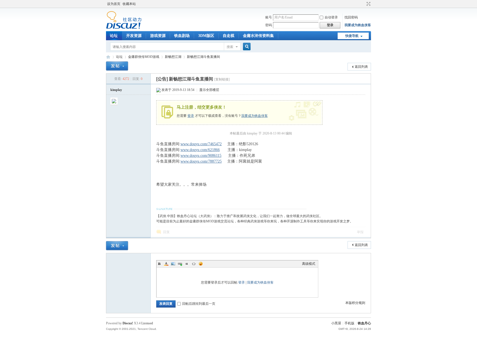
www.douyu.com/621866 (200, 150)
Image (173, 263)
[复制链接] (222, 79)
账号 (268, 17)
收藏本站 (129, 4)
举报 (360, 232)
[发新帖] (117, 66)
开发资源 (134, 36)
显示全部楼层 (209, 90)
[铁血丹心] (124, 28)
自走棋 (228, 36)
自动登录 (331, 17)
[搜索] (246, 47)
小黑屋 (336, 323)
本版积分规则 (355, 303)
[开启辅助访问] (363, 3)
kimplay (116, 90)
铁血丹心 (108, 57)
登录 (190, 116)
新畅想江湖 (173, 57)
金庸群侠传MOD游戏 (143, 57)
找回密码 (351, 17)
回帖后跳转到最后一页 (198, 304)
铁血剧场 (182, 36)
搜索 (230, 47)
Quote (187, 263)
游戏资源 (158, 36)
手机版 (349, 323)
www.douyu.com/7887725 (201, 161)
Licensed (147, 323)
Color (166, 263)
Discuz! (128, 323)
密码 (268, 25)
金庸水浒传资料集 (258, 36)
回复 (166, 232)
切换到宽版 (368, 3)
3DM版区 (206, 36)
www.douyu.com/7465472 (201, 144)
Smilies (200, 263)
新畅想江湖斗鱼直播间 (203, 57)
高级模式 (308, 264)
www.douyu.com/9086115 (201, 155)
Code (194, 263)
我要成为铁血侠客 (357, 25)
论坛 (114, 36)
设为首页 (113, 4)
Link (180, 263)
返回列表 (361, 67)
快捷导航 (352, 36)
